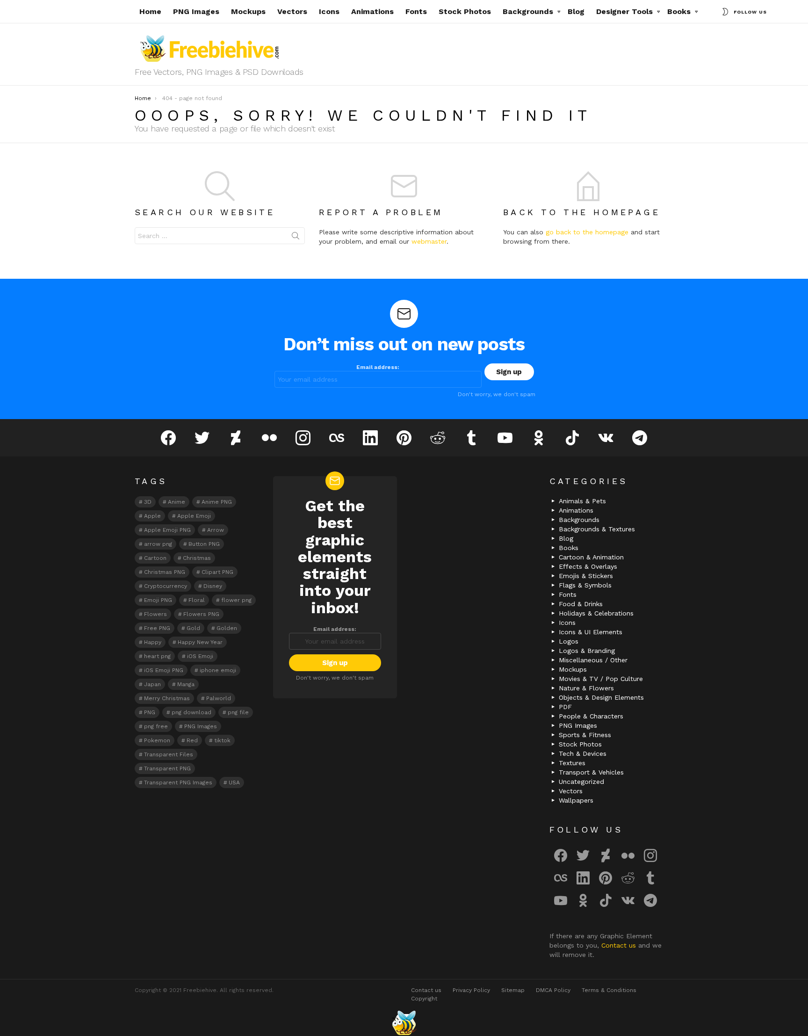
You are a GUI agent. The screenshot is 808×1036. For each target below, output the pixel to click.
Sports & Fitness (585, 735)
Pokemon (157, 740)
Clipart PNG (217, 572)
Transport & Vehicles (591, 772)
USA (234, 782)
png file (238, 712)
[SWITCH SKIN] (725, 11)
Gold (193, 628)
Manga (186, 684)
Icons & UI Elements (590, 632)
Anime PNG (217, 502)
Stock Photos (465, 11)
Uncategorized (581, 781)
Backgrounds (528, 11)
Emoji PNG (158, 600)
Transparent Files (168, 754)
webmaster (429, 241)
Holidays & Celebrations (596, 613)
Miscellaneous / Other (593, 660)
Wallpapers (576, 800)
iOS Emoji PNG (163, 670)
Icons (329, 11)
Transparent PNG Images (178, 782)
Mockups (248, 11)
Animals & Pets (582, 501)
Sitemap (513, 990)
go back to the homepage (587, 232)
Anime (176, 502)
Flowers (155, 614)
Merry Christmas (167, 698)
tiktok (222, 740)
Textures (572, 763)
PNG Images (196, 11)
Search (295, 237)
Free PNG (157, 628)
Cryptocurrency (165, 586)
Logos (568, 641)
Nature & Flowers (586, 688)
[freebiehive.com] (404, 1023)
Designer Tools (624, 11)
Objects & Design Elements (601, 697)
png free (156, 726)
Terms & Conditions (609, 990)
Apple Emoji (194, 516)
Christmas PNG (164, 572)
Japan (152, 684)
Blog (576, 11)
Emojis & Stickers (586, 576)
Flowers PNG (201, 614)
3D (148, 502)
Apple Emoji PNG (167, 530)
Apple (152, 516)
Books (679, 11)
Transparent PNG (167, 768)
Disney (212, 586)
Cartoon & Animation (591, 557)
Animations (372, 11)
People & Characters (591, 716)
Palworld (218, 698)
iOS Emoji (200, 656)
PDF (565, 706)
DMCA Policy (553, 990)
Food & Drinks (581, 604)
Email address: (377, 367)
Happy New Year (200, 642)
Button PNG (204, 544)
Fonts (416, 11)
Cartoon (155, 558)
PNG (149, 712)
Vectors (292, 11)
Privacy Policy (471, 990)
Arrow (215, 530)
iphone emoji (218, 670)
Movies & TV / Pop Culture (601, 678)
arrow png (158, 544)
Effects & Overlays (588, 566)
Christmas (197, 558)
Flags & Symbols (585, 585)
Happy (152, 642)
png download (191, 712)
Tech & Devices (582, 753)
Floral (196, 600)
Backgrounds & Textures (597, 529)
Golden (226, 628)
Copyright (424, 998)
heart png (157, 656)
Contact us (619, 945)
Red (192, 740)
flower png (236, 600)
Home (150, 11)
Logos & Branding (587, 650)
